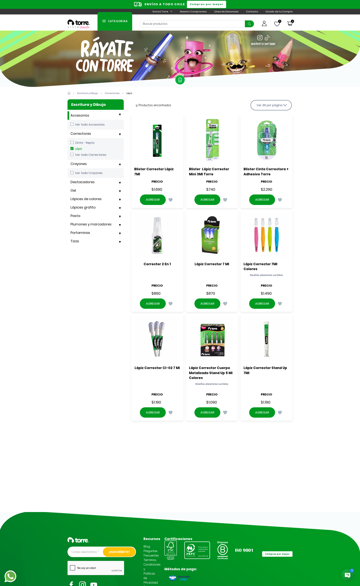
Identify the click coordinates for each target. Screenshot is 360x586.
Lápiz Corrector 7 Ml (212, 264)
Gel (73, 190)
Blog (146, 546)
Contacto (252, 11)
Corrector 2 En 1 (157, 264)
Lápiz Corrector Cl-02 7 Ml (157, 367)
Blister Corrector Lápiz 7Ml (154, 171)
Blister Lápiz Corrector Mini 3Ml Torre (209, 171)
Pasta (75, 215)
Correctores (80, 133)
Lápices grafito (83, 207)
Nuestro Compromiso (193, 11)
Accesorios (79, 115)
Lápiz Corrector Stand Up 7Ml (266, 370)
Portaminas (80, 232)
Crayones (78, 163)
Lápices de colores (86, 199)
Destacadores (82, 182)
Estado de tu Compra (279, 11)
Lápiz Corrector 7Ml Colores (261, 266)
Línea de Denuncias (226, 11)
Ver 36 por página (269, 105)
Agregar (153, 199)
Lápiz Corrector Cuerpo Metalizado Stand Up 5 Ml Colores (211, 372)
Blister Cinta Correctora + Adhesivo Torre (266, 171)
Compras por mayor (206, 4)
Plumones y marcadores (91, 224)
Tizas (74, 241)
